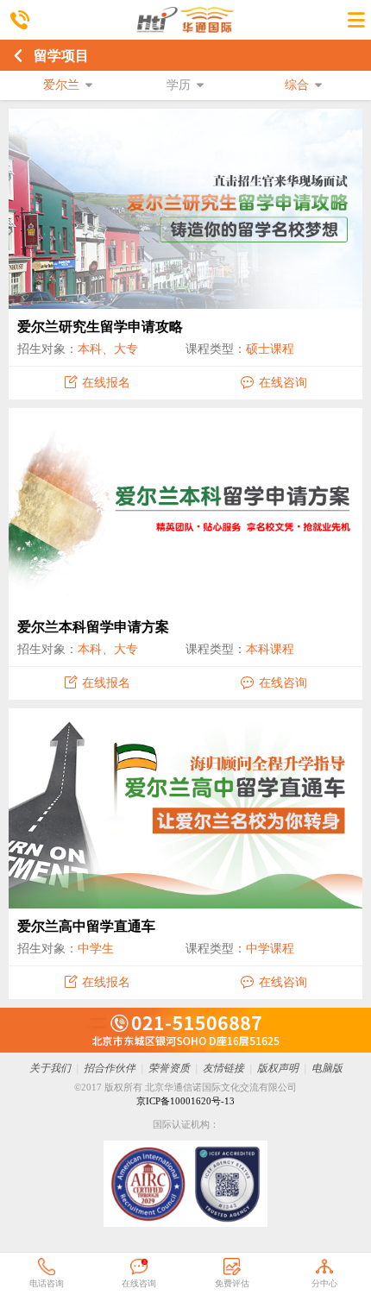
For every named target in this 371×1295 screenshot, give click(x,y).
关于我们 (50, 1068)
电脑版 (327, 1068)
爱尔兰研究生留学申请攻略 (100, 326)
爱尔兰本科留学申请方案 (93, 626)
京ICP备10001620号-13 (185, 1101)
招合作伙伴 (109, 1068)
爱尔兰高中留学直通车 (86, 926)
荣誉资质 (169, 1068)
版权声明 (278, 1068)
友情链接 (223, 1068)
